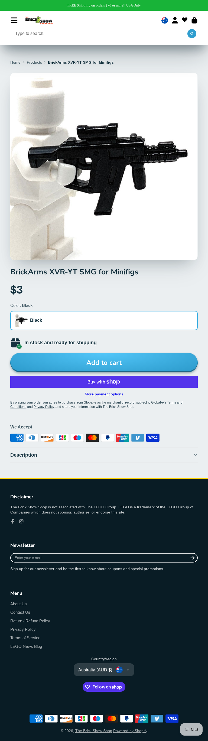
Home (15, 62)
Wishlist (184, 20)
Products (34, 62)
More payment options (104, 394)
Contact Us (20, 612)
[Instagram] (21, 521)
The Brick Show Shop (93, 731)
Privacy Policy (23, 629)
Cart (194, 20)
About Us (18, 604)
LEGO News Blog (26, 646)
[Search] (192, 33)
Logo (39, 20)
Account (175, 20)
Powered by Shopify (130, 731)
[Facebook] (12, 521)
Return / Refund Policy (30, 621)
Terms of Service (25, 637)
